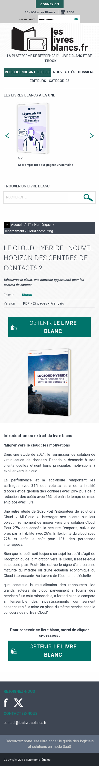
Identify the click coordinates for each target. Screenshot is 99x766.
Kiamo (27, 295)
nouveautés (64, 72)
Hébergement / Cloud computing (28, 231)
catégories (59, 81)
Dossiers (86, 72)
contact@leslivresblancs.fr (25, 723)
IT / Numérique (39, 225)
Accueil (16, 225)
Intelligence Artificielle (27, 72)
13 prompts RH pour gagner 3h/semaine (45, 165)
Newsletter (27, 19)
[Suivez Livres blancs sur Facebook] (8, 702)
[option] (49, 134)
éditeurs (38, 81)
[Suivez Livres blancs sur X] (18, 702)
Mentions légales (38, 759)
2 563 (70, 12)
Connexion (49, 4)
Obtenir (52, 327)
